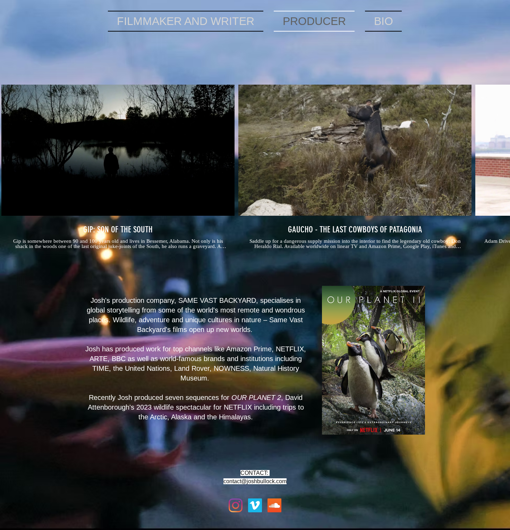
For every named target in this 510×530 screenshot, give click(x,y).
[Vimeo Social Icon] (255, 505)
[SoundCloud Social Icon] (274, 505)
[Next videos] (500, 148)
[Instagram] (236, 505)
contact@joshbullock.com (255, 481)
